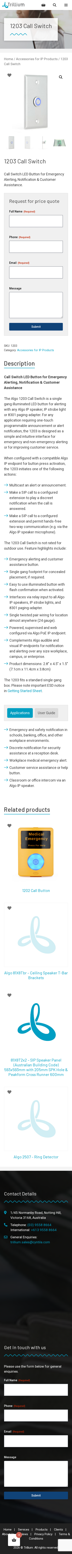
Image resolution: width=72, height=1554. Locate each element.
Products (42, 1529)
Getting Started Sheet (25, 691)
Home (8, 59)
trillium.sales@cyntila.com (30, 1242)
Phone (19, 237)
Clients (58, 1529)
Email (19, 262)
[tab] (20, 713)
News (24, 1534)
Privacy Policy (43, 1534)
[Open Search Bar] (54, 5)
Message (15, 288)
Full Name (22, 211)
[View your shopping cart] (43, 5)
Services (23, 1529)
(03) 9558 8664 (39, 1225)
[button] (60, 77)
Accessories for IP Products (37, 59)
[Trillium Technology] (13, 5)
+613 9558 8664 (44, 1230)
